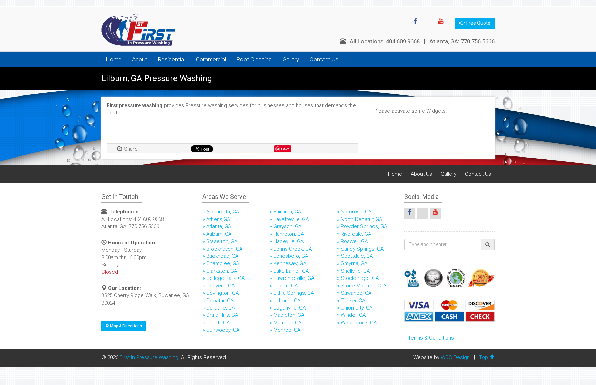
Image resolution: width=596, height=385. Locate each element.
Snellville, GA (355, 271)
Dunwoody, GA (222, 330)
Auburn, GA (218, 234)
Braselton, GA (221, 241)
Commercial (211, 59)
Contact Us (324, 59)
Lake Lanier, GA (291, 271)
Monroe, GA (287, 330)
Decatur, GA (220, 300)
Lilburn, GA (286, 286)
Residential (171, 59)
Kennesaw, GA (290, 263)
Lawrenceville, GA (294, 278)
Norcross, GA (356, 212)
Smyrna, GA (354, 263)
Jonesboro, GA (291, 256)
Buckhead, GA (222, 256)
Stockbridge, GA (360, 278)
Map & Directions (125, 326)
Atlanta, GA (218, 226)
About (139, 59)
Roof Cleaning (254, 59)
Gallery (290, 59)
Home (113, 59)
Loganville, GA (290, 308)
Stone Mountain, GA (363, 286)
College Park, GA (225, 278)
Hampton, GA (289, 234)
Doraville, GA (220, 308)
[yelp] (428, 23)
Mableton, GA (289, 315)
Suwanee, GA (356, 293)
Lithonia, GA (287, 300)
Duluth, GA (218, 323)
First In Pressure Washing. (150, 357)
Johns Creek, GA (293, 249)
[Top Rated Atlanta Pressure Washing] (136, 29)
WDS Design (455, 357)
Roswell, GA (354, 241)
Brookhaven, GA (224, 249)
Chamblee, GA (222, 263)
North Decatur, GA (361, 219)
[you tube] (440, 23)
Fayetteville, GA (291, 219)
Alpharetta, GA (222, 212)
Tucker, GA (353, 300)
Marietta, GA (287, 323)
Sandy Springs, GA (362, 249)
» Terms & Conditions (429, 338)
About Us (421, 174)
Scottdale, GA (357, 256)
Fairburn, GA (287, 212)
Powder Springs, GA (364, 226)
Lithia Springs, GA (294, 293)
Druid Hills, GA (222, 315)
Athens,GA (218, 219)
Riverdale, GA (356, 234)
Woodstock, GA (359, 323)
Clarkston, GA (221, 271)
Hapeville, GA (289, 241)
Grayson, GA (287, 226)
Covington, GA (222, 293)
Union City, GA (356, 308)
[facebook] (415, 23)
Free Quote (477, 23)
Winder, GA (353, 315)
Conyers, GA (220, 286)
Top (484, 357)
